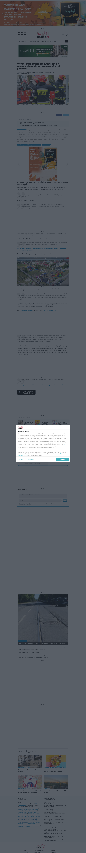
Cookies (26, 455)
